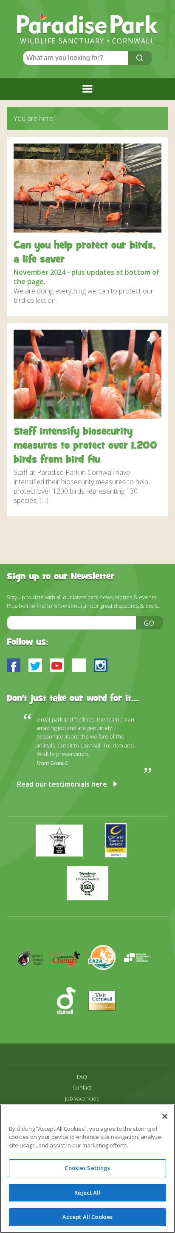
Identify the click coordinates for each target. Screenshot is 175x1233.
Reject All (87, 1192)
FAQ (82, 1077)
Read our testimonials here (62, 784)
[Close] (164, 1116)
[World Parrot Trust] (35, 982)
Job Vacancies (82, 1098)
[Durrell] (70, 1025)
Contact (82, 1087)
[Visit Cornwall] (105, 1025)
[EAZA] (106, 982)
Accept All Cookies (87, 1217)
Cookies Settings (87, 1168)
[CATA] (141, 982)
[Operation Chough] (70, 982)
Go (149, 623)
